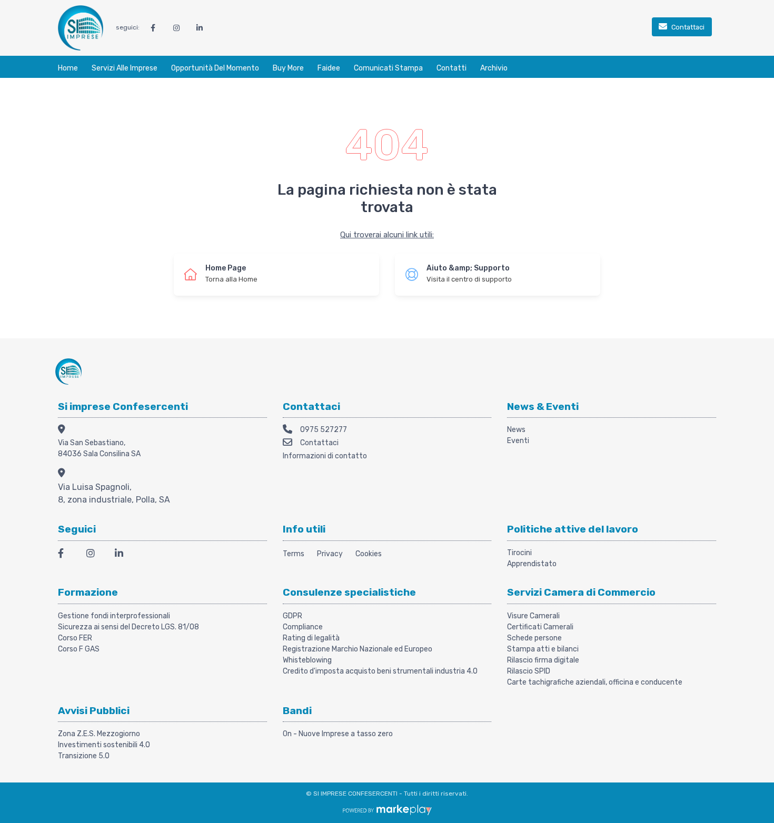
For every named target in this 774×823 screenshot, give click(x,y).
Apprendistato (532, 563)
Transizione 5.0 (84, 755)
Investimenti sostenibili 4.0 (104, 744)
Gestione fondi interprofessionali (114, 615)
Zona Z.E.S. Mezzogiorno (99, 733)
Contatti (451, 68)
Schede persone (534, 638)
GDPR (292, 615)
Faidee (328, 68)
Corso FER (75, 638)
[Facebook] (66, 554)
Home (68, 68)
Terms (293, 553)
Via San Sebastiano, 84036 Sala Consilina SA (99, 448)
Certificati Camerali (540, 627)
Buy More (288, 68)
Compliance (303, 627)
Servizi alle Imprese (124, 68)
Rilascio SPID (528, 671)
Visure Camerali (533, 615)
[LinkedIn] (123, 554)
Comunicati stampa (388, 68)
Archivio (494, 68)
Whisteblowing (307, 660)
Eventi (518, 440)
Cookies (368, 553)
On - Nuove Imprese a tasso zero (338, 733)
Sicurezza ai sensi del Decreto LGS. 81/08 (128, 627)
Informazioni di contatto (325, 455)
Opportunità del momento (215, 68)
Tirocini (519, 552)
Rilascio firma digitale (543, 660)
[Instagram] (94, 554)
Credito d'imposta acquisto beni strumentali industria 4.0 (380, 671)
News (516, 429)
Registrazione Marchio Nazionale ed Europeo (357, 649)
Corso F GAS (79, 649)
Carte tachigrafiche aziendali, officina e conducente (594, 682)
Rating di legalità (311, 638)
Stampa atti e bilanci (543, 649)
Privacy (330, 553)
